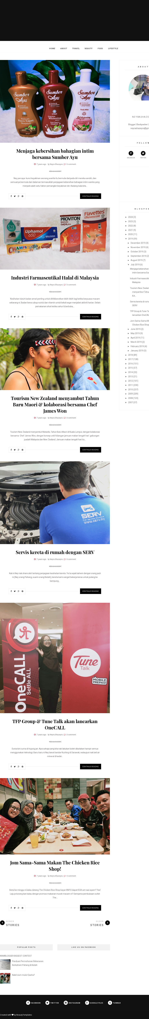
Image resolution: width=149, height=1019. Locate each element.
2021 (130, 230)
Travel (76, 48)
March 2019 (136, 342)
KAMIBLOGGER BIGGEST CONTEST (16, 956)
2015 (130, 368)
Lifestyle (113, 48)
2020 (130, 234)
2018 (130, 355)
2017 (130, 359)
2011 (130, 385)
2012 (130, 381)
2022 (130, 226)
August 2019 (136, 260)
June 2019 (135, 329)
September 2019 (138, 256)
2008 (130, 398)
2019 (130, 239)
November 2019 (138, 247)
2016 (130, 363)
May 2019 (135, 333)
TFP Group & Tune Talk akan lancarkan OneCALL (54, 724)
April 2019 (135, 338)
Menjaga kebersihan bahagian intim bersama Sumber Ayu (55, 154)
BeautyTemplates (24, 1014)
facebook (131, 158)
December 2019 (138, 243)
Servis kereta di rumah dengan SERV (55, 552)
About (63, 48)
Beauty (89, 48)
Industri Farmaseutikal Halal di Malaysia (55, 277)
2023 (130, 221)
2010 (130, 389)
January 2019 (137, 350)
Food (100, 48)
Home (52, 48)
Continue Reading (90, 196)
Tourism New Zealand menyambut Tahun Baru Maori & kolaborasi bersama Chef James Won (55, 404)
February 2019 (137, 346)
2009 (130, 394)
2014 (130, 372)
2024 (130, 217)
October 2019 (137, 251)
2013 (130, 376)
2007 (130, 402)
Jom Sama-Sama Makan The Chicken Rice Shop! (55, 865)
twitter (143, 158)
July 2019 (135, 264)
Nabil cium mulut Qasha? (23, 975)
